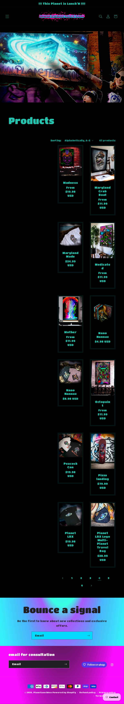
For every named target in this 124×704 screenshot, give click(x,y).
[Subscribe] (88, 635)
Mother (70, 332)
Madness (70, 182)
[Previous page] (63, 578)
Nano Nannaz (103, 334)
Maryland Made (70, 254)
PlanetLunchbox (42, 692)
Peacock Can (71, 465)
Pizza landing (102, 476)
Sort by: (56, 140)
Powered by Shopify (64, 692)
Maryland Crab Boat (103, 191)
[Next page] (91, 585)
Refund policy (87, 692)
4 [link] (99, 578)
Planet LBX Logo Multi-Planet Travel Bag (102, 541)
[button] (7, 16)
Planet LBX (70, 534)
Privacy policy (107, 692)
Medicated (102, 266)
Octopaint (102, 403)
